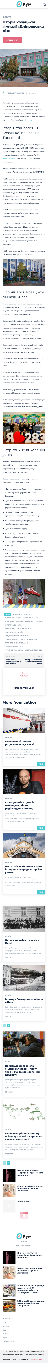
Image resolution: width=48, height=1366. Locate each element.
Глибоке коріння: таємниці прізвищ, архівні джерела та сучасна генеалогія (23, 1136)
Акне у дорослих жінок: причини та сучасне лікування (29, 1188)
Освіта (7, 17)
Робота (8, 737)
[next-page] (8, 1025)
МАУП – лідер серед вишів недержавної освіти (33, 661)
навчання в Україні (14, 632)
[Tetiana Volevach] (5, 93)
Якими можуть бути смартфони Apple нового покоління (30, 1172)
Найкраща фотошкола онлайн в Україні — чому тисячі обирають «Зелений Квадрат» (22, 1070)
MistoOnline (37, 1359)
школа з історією (33, 650)
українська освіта (14, 650)
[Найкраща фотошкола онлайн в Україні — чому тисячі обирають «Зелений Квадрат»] (24, 1044)
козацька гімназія (14, 621)
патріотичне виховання (16, 643)
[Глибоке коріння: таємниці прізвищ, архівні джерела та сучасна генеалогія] (24, 1112)
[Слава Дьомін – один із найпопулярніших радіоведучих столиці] (24, 781)
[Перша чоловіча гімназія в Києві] (24, 919)
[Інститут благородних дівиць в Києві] (24, 978)
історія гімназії (30, 618)
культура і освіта (13, 625)
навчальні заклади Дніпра (18, 629)
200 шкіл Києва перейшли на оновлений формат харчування (31, 1303)
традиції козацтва (14, 646)
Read (41, 764)
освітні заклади (29, 639)
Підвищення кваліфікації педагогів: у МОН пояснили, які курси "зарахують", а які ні (30, 1289)
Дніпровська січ (13, 618)
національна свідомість (17, 636)
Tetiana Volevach (16, 93)
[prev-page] (4, 1025)
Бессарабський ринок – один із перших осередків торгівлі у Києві (23, 869)
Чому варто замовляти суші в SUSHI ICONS (13, 661)
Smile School (24, 1201)
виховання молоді (22, 614)
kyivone (29, 120)
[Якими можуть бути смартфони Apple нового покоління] (9, 1175)
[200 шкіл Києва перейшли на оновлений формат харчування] (9, 1305)
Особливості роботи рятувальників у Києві (19, 743)
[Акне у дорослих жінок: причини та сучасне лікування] (9, 1190)
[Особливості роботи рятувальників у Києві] (24, 720)
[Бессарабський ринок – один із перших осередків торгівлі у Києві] (24, 845)
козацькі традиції (34, 621)
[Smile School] (9, 1206)
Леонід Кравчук (9, 158)
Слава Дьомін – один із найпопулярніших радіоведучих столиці (19, 805)
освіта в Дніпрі (12, 639)
